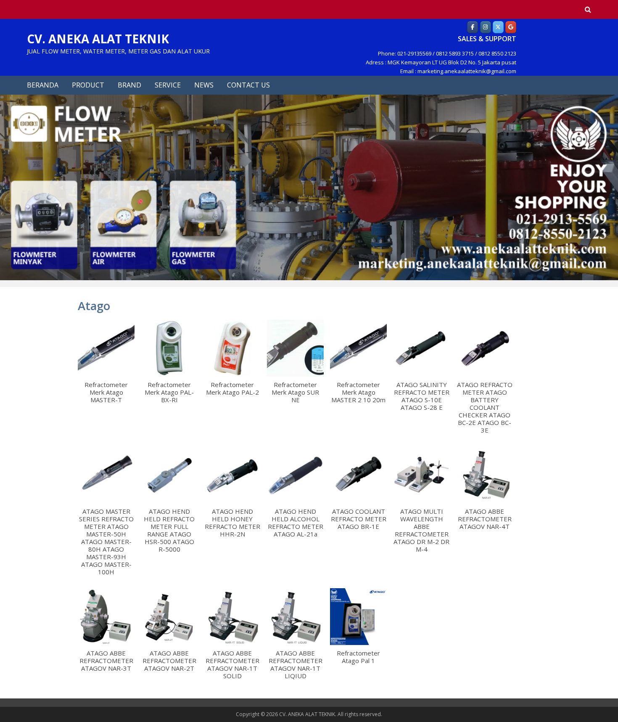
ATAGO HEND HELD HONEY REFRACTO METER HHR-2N (232, 522)
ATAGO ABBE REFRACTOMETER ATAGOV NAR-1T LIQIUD (295, 664)
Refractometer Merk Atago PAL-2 (232, 388)
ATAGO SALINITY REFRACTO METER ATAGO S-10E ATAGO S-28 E (421, 395)
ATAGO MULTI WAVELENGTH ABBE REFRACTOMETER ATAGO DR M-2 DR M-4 (421, 530)
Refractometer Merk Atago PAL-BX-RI (169, 392)
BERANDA (42, 85)
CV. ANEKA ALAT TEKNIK (98, 39)
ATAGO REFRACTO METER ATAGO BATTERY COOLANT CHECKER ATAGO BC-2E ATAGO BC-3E (484, 407)
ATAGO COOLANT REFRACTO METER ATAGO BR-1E (358, 519)
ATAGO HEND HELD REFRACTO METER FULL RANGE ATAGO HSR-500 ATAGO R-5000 (169, 530)
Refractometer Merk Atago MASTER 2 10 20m (358, 392)
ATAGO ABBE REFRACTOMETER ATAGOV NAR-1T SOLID (232, 664)
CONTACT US (248, 85)
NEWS (204, 85)
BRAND (129, 85)
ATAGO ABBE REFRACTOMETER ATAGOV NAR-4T (485, 519)
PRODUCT (88, 85)
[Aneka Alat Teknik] (472, 27)
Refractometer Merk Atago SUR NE (295, 392)
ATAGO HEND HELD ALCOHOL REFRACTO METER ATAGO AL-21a (295, 522)
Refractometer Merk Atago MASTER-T (106, 392)
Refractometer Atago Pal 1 (358, 657)
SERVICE (168, 85)
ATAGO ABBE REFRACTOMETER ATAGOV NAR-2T (169, 660)
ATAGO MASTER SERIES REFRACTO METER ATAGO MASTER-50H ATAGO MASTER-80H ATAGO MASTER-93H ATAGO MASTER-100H (106, 541)
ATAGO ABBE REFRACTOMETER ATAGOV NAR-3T (106, 660)
